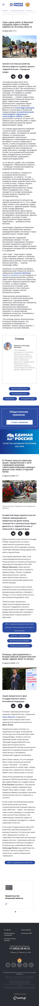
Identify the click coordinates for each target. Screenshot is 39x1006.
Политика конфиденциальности (19, 982)
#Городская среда (27, 398)
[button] (15, 911)
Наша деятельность (17, 10)
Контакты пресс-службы (10, 939)
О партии (7, 930)
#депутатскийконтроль (19, 388)
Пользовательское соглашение (19, 980)
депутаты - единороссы (19, 636)
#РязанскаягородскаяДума (20, 646)
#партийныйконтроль (19, 393)
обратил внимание (10, 275)
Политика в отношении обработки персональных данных (19, 985)
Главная (5, 10)
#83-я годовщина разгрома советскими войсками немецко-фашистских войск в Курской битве (19, 627)
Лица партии (26, 930)
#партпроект (9, 398)
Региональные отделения (9, 934)
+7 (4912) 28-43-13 (19, 948)
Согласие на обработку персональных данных (19, 987)
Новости (29, 10)
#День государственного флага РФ (19, 862)
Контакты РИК (26, 933)
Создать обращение (19, 422)
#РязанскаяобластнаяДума (19, 641)
